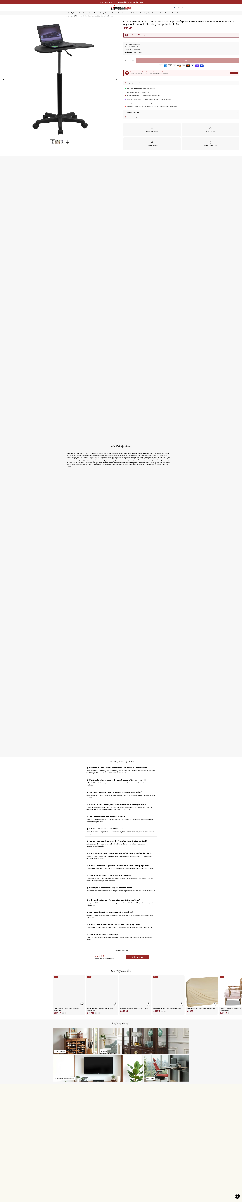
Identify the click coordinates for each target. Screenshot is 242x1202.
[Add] (82, 1004)
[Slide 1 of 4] (52, 142)
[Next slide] (240, 2)
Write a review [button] (137, 957)
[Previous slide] (2, 2)
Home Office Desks (76, 16)
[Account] (183, 7)
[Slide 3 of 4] (62, 142)
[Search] (53, 7)
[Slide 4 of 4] (67, 142)
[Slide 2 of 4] (57, 142)
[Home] (66, 16)
